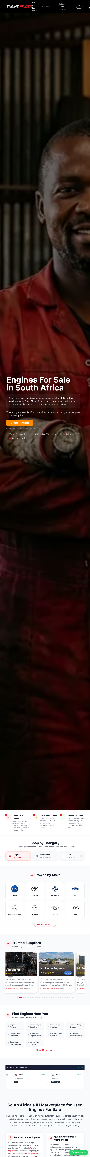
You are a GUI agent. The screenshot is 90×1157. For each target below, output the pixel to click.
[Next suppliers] (80, 974)
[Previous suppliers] (10, 974)
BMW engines (32, 1153)
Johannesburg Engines (75, 1026)
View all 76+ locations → (45, 1050)
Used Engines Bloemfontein (15, 1034)
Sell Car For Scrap (34, 7)
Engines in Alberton (13, 1026)
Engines (45, 7)
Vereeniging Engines (34, 1043)
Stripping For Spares (63, 6)
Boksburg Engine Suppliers (56, 1034)
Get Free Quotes (21, 423)
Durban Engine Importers (55, 1026)
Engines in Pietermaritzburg (76, 1034)
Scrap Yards (78, 6)
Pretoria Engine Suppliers (35, 1026)
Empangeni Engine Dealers (15, 1043)
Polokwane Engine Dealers (35, 1034)
